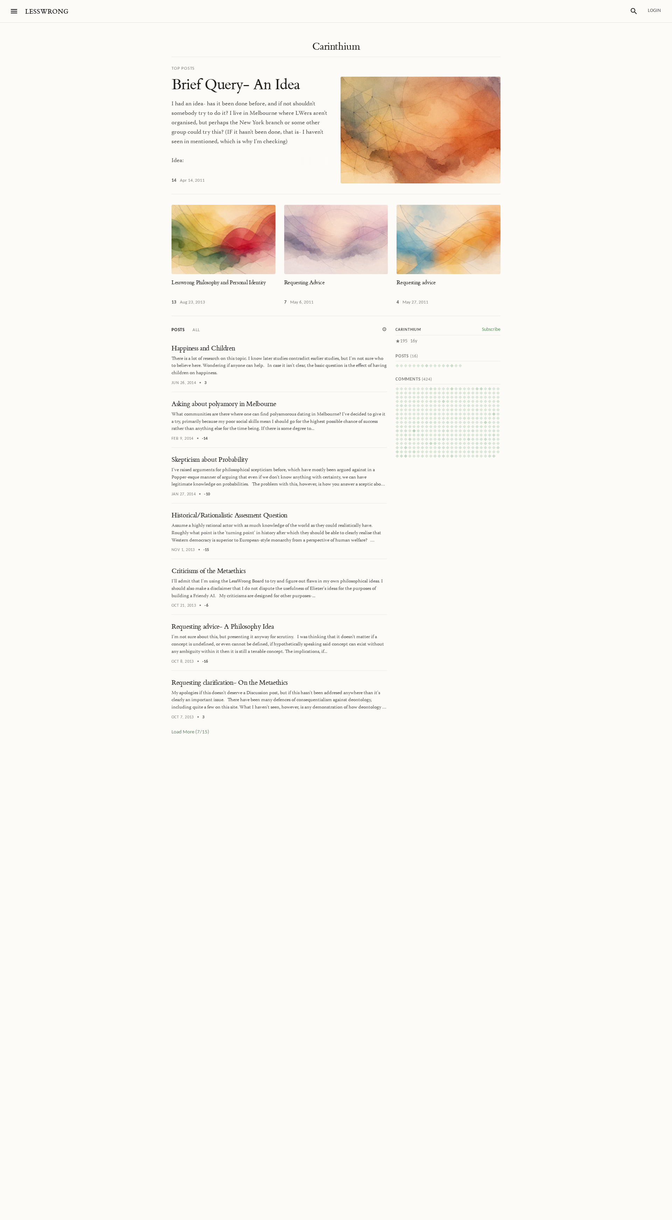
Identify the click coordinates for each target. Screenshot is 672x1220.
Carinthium (336, 46)
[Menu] (14, 11)
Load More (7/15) (190, 732)
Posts (178, 330)
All (196, 330)
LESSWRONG (46, 11)
